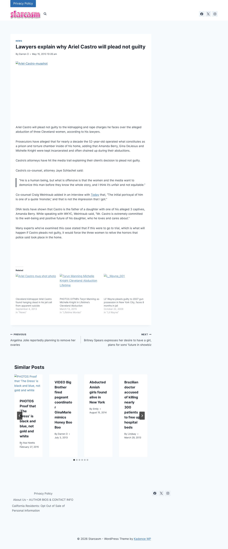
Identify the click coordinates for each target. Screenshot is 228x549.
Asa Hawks (29, 442)
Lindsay (132, 433)
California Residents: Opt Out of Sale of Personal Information (38, 508)
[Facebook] (202, 14)
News (19, 41)
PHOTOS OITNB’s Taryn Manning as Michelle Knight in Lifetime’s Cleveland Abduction (79, 302)
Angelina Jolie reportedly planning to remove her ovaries (42, 339)
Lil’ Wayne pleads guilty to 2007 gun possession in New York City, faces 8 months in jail (124, 302)
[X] (208, 14)
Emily (96, 408)
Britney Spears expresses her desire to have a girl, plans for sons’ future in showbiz (117, 339)
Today (95, 194)
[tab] (74, 460)
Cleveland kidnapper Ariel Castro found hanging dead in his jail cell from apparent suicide (34, 302)
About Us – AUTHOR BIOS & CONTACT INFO (43, 499)
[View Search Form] (45, 14)
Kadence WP (142, 538)
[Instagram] (215, 14)
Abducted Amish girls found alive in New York (98, 392)
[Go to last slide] (19, 416)
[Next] (142, 416)
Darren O (24, 54)
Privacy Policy (23, 3)
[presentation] (28, 383)
